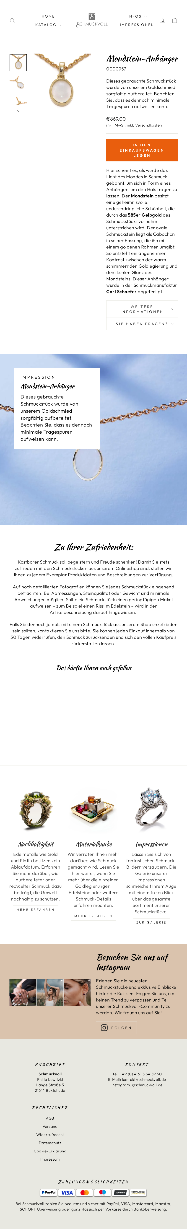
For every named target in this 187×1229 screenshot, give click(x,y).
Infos (135, 16)
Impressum (50, 1159)
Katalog (46, 24)
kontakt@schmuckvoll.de (144, 1079)
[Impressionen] (151, 809)
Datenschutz (50, 1142)
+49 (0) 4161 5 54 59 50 (141, 1073)
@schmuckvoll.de (147, 1084)
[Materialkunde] (93, 809)
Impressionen (137, 24)
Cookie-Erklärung (50, 1151)
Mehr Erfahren (35, 910)
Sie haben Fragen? (142, 323)
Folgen (121, 1027)
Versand (50, 1126)
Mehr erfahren (93, 916)
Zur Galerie (151, 922)
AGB (50, 1118)
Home (48, 16)
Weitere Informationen (142, 309)
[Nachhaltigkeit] (35, 809)
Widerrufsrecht (50, 1134)
